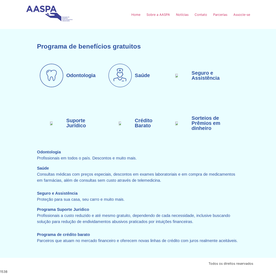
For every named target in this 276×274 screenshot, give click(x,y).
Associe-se (241, 15)
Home (135, 15)
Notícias (182, 15)
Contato (201, 15)
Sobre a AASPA (158, 15)
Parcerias (220, 15)
